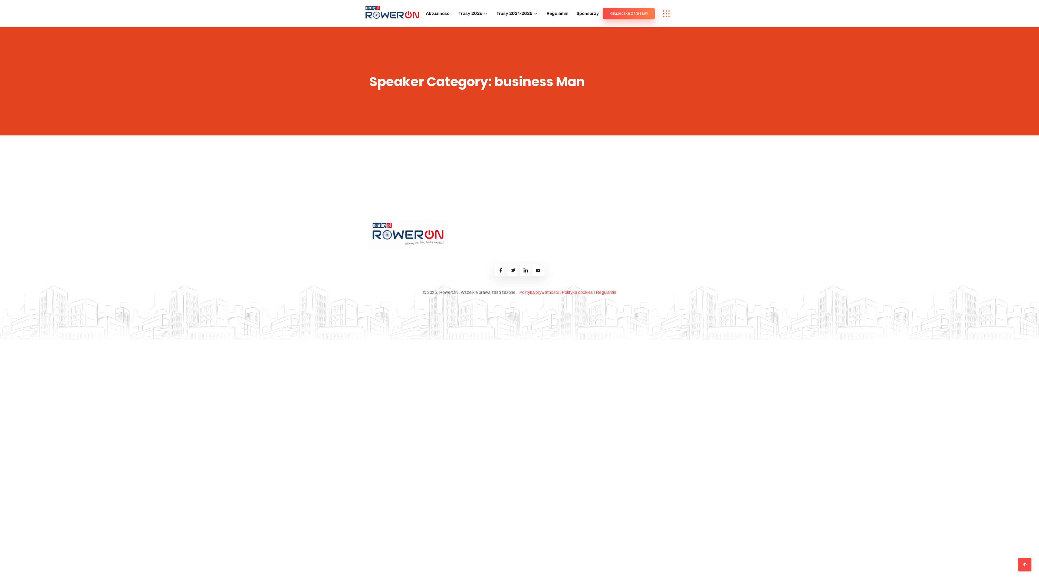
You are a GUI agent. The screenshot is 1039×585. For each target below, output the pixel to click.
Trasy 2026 (470, 13)
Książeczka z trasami (629, 13)
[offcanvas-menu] (666, 13)
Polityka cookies (577, 292)
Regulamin (557, 13)
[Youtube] (538, 270)
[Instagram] (513, 270)
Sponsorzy (588, 13)
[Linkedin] (526, 270)
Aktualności (438, 13)
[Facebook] (501, 270)
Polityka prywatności (539, 292)
